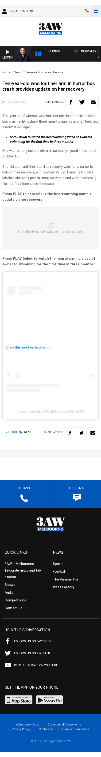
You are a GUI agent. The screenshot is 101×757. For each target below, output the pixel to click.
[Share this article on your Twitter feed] (82, 102)
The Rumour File (65, 579)
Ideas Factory (63, 587)
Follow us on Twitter (32, 653)
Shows (10, 585)
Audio (9, 592)
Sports (58, 564)
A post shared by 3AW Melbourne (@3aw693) (51, 411)
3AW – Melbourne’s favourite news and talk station (23, 570)
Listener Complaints (75, 729)
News (17, 72)
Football (59, 571)
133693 (86, 10)
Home (6, 72)
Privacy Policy (21, 729)
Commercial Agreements (64, 724)
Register (27, 10)
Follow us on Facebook (32, 641)
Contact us (13, 608)
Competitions (15, 600)
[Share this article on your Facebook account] (71, 102)
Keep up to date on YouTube (36, 665)
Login (14, 10)
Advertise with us (27, 724)
